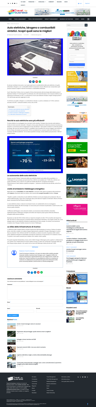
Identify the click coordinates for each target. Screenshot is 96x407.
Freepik (31, 404)
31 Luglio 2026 (70, 244)
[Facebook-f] (12, 3)
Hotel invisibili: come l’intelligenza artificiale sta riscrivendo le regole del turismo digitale (76, 228)
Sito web (38, 308)
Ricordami (72, 61)
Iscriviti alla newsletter (77, 89)
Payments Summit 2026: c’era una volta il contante (31, 347)
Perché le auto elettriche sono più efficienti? (19, 109)
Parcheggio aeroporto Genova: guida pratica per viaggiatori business (76, 260)
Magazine (59, 1)
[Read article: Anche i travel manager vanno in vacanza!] (11, 326)
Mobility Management (51, 19)
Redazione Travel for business (27, 251)
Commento (10, 284)
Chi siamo (23, 1)
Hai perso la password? (73, 67)
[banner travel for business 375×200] (76, 209)
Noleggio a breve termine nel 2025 (26, 339)
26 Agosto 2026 (70, 233)
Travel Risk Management (35, 19)
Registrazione (81, 67)
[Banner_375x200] (76, 133)
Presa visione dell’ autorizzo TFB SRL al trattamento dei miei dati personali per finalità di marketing (77, 87)
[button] (88, 19)
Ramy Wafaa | (15, 404)
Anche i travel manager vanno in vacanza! (29, 324)
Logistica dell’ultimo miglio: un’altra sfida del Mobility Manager (34, 355)
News (82, 19)
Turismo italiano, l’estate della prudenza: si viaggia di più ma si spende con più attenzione (76, 240)
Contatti (23, 5)
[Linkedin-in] (8, 3)
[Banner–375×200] (76, 101)
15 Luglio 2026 (20, 366)
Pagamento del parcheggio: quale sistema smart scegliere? (34, 331)
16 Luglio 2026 (20, 356)
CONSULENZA (41, 1)
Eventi (77, 19)
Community (51, 1)
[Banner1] (76, 162)
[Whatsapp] (17, 3)
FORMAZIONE (31, 1)
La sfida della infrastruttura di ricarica (17, 114)
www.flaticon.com (36, 404)
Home (10, 19)
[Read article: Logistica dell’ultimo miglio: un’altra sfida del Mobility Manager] (11, 357)
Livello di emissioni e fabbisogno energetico (19, 112)
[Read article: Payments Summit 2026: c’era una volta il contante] (11, 349)
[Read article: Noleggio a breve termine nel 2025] (11, 342)
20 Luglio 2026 (20, 341)
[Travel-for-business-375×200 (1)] (76, 147)
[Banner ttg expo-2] (76, 192)
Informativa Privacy (77, 86)
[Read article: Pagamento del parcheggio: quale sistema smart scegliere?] (11, 334)
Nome (9, 302)
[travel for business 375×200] (76, 117)
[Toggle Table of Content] (27, 107)
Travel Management (20, 19)
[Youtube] (15, 3)
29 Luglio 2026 (70, 263)
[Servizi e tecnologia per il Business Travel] (76, 179)
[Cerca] (86, 25)
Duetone (11, 404)
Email (9, 308)
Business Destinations (66, 19)
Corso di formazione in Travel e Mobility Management (81, 312)
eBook (65, 1)
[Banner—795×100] (62, 11)
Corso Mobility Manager (80, 318)
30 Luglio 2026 (20, 325)
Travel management (71, 256)
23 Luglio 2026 (20, 333)
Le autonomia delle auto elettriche (17, 111)
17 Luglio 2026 (20, 349)
